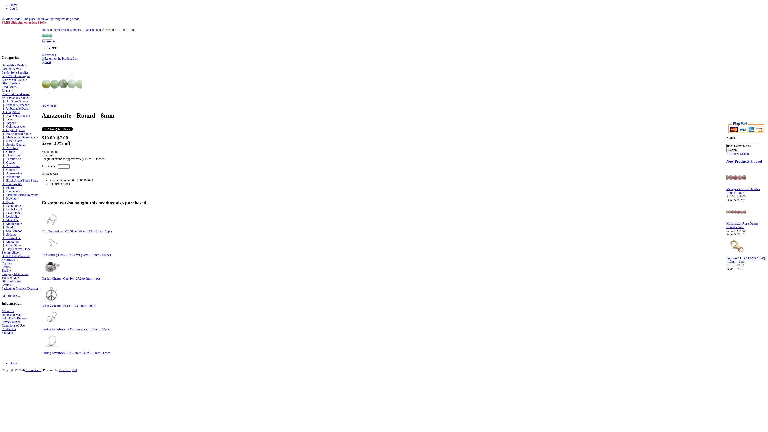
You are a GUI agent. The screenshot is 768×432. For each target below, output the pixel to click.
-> (17, 97)
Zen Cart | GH (68, 370)
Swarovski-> (10, 259)
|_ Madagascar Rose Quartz (20, 137)
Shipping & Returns (14, 318)
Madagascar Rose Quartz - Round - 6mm (743, 225)
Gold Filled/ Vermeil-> (16, 256)
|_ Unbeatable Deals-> (16, 108)
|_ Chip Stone (11, 112)
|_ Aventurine (11, 177)
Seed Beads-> (10, 87)
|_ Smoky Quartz (13, 144)
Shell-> (6, 270)
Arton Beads (33, 370)
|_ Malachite (10, 220)
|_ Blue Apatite (12, 184)
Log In (14, 8)
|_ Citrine (8, 151)
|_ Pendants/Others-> (16, 105)
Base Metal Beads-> (14, 79)
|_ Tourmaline (11, 238)
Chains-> (7, 90)
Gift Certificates (12, 281)
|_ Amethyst (10, 148)
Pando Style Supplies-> (16, 72)
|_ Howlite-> (10, 198)
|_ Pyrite (8, 202)
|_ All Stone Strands (15, 101)
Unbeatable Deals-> (14, 65)
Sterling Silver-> (12, 252)
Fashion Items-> (12, 69)
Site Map (7, 332)
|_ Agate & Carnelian (16, 115)
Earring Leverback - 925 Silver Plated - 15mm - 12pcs (76, 353)
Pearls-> (7, 267)
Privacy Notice (11, 322)
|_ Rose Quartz (12, 141)
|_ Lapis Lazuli (12, 209)
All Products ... (11, 295)
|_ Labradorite (11, 205)
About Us (8, 311)
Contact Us (9, 329)
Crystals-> (8, 263)
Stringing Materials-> (15, 274)
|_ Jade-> (8, 119)
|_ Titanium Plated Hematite (20, 195)
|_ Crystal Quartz (13, 130)
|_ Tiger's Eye (11, 155)
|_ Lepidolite (10, 216)
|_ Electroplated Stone (16, 133)
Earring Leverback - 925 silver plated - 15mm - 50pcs (75, 329)
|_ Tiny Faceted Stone (16, 249)
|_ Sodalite (9, 234)
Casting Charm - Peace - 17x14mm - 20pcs (69, 305)
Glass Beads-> (11, 83)
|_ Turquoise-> (12, 159)
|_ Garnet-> (10, 169)
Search (732, 137)
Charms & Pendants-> (16, 94)
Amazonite (91, 29)
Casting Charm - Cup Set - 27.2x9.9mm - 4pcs (71, 278)
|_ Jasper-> (9, 123)
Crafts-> (7, 285)
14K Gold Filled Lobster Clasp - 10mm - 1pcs (746, 259)
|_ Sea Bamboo (12, 231)
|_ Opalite (8, 162)
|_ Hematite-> (11, 191)
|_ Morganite (10, 241)
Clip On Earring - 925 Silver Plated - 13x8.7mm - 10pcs (77, 231)
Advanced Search (737, 153)
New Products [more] (744, 161)
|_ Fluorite (9, 187)
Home (13, 5)
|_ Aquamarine (12, 173)
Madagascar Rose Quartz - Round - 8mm (743, 190)
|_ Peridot (8, 227)
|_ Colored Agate (13, 126)
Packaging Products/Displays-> (21, 288)
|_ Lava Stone (11, 213)
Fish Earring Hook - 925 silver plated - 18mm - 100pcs (76, 255)
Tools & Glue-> (12, 277)
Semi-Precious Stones (67, 29)
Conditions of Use (13, 325)
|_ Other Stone (11, 245)
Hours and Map (11, 314)
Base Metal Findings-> (16, 76)
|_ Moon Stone (12, 223)
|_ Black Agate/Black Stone (20, 180)
